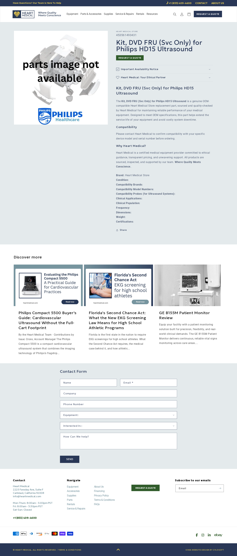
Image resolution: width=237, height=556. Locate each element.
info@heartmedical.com (27, 496)
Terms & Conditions (104, 499)
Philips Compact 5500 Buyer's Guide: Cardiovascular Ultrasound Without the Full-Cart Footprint (48, 320)
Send (69, 459)
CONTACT (201, 3)
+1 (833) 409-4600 (180, 3)
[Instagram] (203, 535)
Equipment (73, 486)
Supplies (71, 495)
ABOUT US (217, 3)
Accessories (73, 491)
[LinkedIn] (209, 535)
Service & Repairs (76, 508)
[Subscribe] (220, 488)
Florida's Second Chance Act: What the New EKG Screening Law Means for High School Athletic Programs (117, 320)
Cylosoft (218, 550)
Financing (99, 491)
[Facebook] (197, 535)
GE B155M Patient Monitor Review (184, 315)
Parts (70, 499)
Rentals (71, 504)
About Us (99, 486)
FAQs (97, 504)
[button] (72, 14)
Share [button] (123, 229)
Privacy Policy (101, 495)
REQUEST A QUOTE (208, 14)
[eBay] (218, 535)
